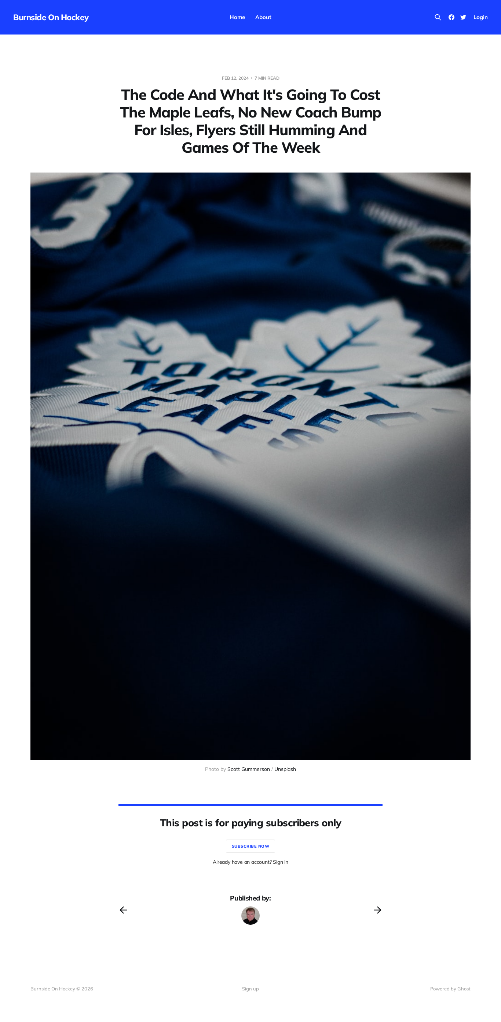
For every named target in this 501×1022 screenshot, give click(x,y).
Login (480, 17)
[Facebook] (451, 17)
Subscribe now (251, 846)
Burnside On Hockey (50, 17)
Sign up (250, 989)
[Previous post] (123, 910)
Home (237, 17)
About (263, 17)
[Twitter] (463, 17)
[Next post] (378, 910)
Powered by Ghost (450, 989)
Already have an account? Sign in (250, 862)
